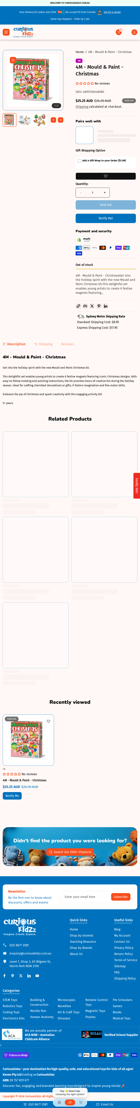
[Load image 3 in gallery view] (39, 120)
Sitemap (120, 966)
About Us (76, 954)
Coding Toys (11, 1012)
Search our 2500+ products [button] (72, 852)
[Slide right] (60, 120)
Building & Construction (39, 1002)
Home (80, 52)
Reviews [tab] (67, 344)
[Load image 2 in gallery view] (24, 120)
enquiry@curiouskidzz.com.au (30, 953)
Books (117, 1012)
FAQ (116, 972)
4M (79, 61)
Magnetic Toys (95, 1011)
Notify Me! (106, 218)
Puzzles (90, 1017)
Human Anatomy (41, 1017)
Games (117, 1006)
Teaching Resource (83, 942)
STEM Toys (10, 1000)
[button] (119, 32)
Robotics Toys (12, 1006)
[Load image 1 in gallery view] (9, 120)
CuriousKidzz (33, 1096)
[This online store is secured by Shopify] (84, 242)
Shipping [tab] (46, 344)
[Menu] (6, 32)
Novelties (64, 1006)
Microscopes (66, 1000)
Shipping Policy (125, 978)
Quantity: (82, 184)
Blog (117, 929)
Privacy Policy (123, 948)
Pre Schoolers (122, 1000)
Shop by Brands (81, 948)
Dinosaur (64, 1018)
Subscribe (121, 897)
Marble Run (38, 1011)
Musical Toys (121, 1018)
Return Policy (123, 954)
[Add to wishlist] (106, 176)
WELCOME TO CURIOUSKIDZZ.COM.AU (70, 3)
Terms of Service (125, 960)
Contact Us (122, 942)
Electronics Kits (13, 1018)
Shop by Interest (81, 935)
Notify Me (12, 796)
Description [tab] (16, 344)
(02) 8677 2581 (19, 945)
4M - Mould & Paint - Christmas (110, 52)
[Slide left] (53, 120)
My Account (122, 935)
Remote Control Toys (96, 1002)
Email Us (107, 1104)
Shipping (82, 107)
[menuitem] (83, 929)
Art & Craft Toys (68, 1012)
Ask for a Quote (112, 12)
